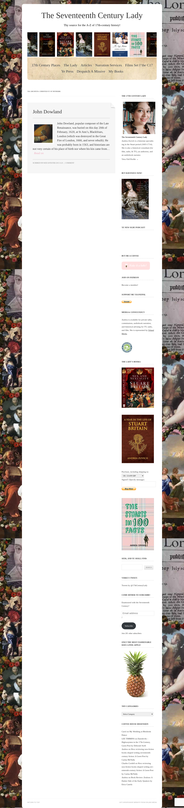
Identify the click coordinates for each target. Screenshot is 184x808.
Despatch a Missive (91, 71)
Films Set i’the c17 (139, 65)
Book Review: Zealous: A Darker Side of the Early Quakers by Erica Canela (137, 781)
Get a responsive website (129, 802)
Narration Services (108, 65)
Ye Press (67, 71)
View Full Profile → (130, 159)
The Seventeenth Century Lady (92, 15)
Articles (86, 65)
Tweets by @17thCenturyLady (134, 585)
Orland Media (151, 802)
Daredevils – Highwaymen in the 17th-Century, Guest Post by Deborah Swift (136, 742)
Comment (69, 163)
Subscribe (129, 626)
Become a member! (130, 285)
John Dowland (47, 111)
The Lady (70, 65)
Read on (39, 153)
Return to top (33, 802)
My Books (116, 71)
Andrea (125, 749)
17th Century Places (46, 65)
